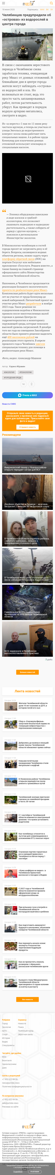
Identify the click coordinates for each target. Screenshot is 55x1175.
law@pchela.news (35, 1160)
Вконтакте (7, 1060)
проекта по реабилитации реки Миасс (24, 290)
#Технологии (26, 372)
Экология (6, 1027)
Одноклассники (9, 1064)
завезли (40, 343)
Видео (5, 1042)
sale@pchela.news (10, 1103)
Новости (22, 1023)
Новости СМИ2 (9, 404)
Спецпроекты (8, 1045)
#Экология (9, 372)
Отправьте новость (27, 427)
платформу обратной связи (18, 259)
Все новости (27, 999)
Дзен (4, 1068)
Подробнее (17, 1172)
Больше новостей (27, 672)
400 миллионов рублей (21, 337)
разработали (33, 303)
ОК (51, 9)
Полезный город (25, 1031)
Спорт (5, 1034)
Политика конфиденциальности (17, 1086)
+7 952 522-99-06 (10, 1079)
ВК (47, 9)
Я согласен (35, 1172)
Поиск (21, 1027)
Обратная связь (25, 1034)
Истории (6, 1038)
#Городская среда (12, 378)
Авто (4, 1031)
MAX (42, 9)
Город (5, 1023)
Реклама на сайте (10, 1107)
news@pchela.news (10, 1083)
